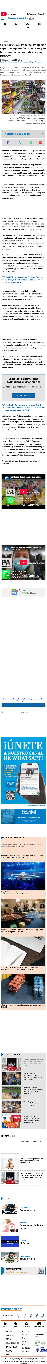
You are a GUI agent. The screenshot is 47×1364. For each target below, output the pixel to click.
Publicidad (11, 1347)
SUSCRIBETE (23, 396)
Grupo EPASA (9, 1352)
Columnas (7, 1198)
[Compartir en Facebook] (7, 142)
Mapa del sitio (10, 1337)
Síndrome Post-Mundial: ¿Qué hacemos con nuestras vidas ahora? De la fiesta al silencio (22, 856)
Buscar (9, 1331)
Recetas (26, 1348)
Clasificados (11, 1343)
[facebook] (24, 1316)
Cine (24, 1344)
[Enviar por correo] (40, 142)
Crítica (25, 1331)
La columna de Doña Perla (30, 1142)
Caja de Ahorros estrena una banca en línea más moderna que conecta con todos (20, 893)
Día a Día (24, 1336)
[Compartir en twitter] (20, 142)
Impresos (26, 1351)
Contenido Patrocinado (13, 838)
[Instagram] (43, 1316)
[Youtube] (37, 1316)
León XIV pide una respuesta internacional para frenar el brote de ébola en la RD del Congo (31, 1176)
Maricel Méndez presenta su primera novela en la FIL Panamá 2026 (31, 1160)
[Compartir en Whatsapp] (31, 142)
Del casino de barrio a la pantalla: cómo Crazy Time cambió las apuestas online (22, 930)
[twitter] (30, 1316)
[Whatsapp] (18, 1316)
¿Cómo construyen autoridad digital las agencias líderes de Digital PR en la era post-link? (20, 968)
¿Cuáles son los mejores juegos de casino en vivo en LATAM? (22, 1006)
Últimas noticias (11, 1054)
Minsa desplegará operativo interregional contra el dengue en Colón (33, 1104)
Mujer (25, 1341)
